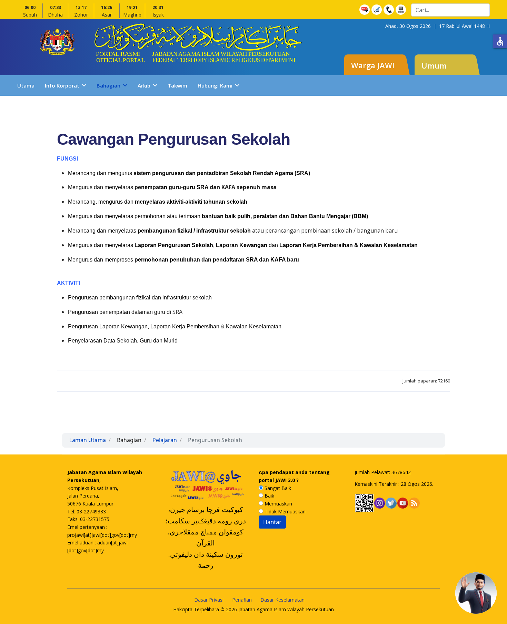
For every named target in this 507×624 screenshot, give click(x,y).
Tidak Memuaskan (284, 511)
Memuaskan (277, 503)
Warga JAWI (373, 65)
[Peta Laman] (402, 9)
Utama (25, 85)
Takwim (177, 85)
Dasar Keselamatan (282, 599)
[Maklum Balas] (377, 9)
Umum (434, 65)
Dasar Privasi (208, 599)
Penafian (242, 599)
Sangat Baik (277, 488)
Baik (268, 495)
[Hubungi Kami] (390, 9)
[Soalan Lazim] (365, 9)
